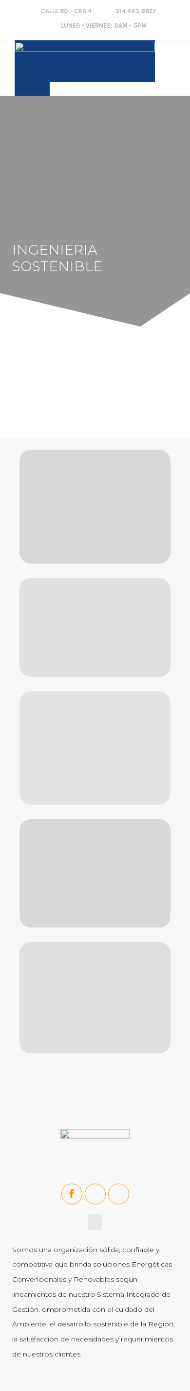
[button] (172, 60)
